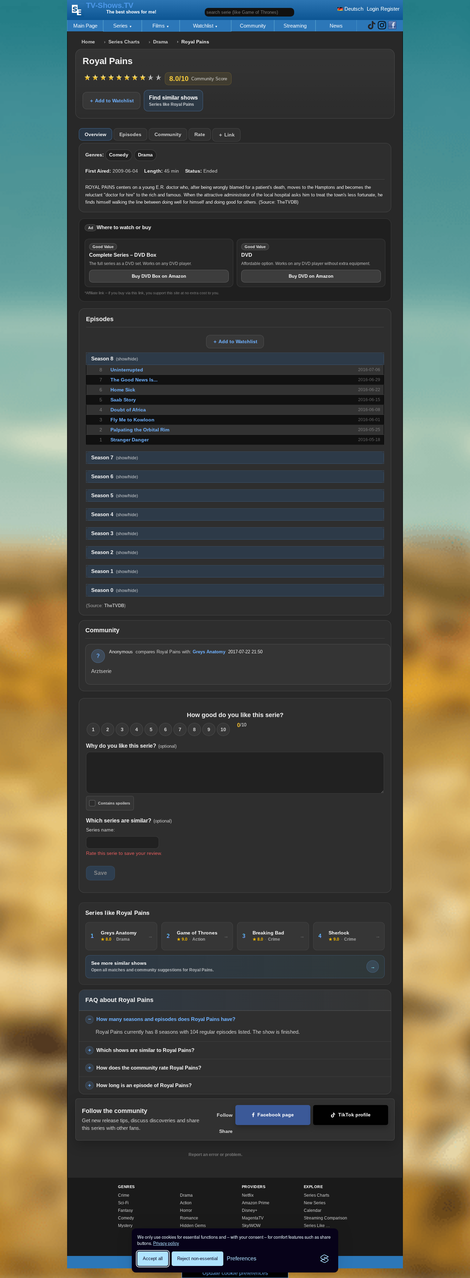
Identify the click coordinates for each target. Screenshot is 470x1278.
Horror (186, 1210)
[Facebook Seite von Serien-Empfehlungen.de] (392, 25)
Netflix (248, 1195)
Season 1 (114, 571)
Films (159, 26)
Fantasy (125, 1210)
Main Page (85, 26)
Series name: (100, 829)
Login (373, 9)
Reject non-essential (197, 1258)
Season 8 (114, 358)
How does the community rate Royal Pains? (148, 1068)
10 (223, 729)
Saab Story (123, 399)
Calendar (312, 1210)
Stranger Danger (129, 439)
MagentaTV (253, 1218)
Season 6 (114, 476)
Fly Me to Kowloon (132, 419)
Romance (189, 1218)
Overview (95, 134)
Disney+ (249, 1210)
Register (390, 9)
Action (186, 1202)
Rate (199, 134)
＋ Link (226, 134)
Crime (123, 1195)
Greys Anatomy (209, 651)
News (336, 26)
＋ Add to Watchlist (111, 100)
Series (121, 26)
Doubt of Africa (128, 409)
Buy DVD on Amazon (311, 276)
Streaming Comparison (325, 1218)
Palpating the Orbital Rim (139, 429)
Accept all (153, 1258)
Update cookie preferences (235, 1273)
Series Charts (124, 41)
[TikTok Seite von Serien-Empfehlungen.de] (371, 25)
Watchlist (204, 26)
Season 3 (114, 533)
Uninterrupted (126, 369)
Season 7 (114, 457)
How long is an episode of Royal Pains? (144, 1085)
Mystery (125, 1225)
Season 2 (114, 552)
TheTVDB (287, 202)
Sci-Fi (123, 1202)
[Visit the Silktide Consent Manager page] (324, 1258)
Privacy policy (166, 1243)
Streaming (295, 26)
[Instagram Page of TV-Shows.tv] (382, 25)
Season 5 (114, 495)
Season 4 (114, 514)
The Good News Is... (134, 379)
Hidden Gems (193, 1225)
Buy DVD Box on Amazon (159, 276)
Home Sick (122, 389)
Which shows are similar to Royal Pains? (145, 1050)
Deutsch (353, 9)
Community (253, 26)
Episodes (130, 134)
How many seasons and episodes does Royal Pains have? (165, 1019)
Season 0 (114, 590)
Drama (160, 41)
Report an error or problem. (215, 1154)
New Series (314, 1202)
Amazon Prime (255, 1202)
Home (88, 41)
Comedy (118, 154)
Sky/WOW (251, 1225)
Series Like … (317, 1225)
